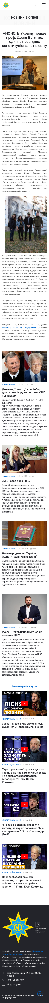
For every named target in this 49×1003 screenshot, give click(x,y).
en (35, 5)
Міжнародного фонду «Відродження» (19, 327)
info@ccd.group (14, 984)
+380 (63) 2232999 (15, 980)
